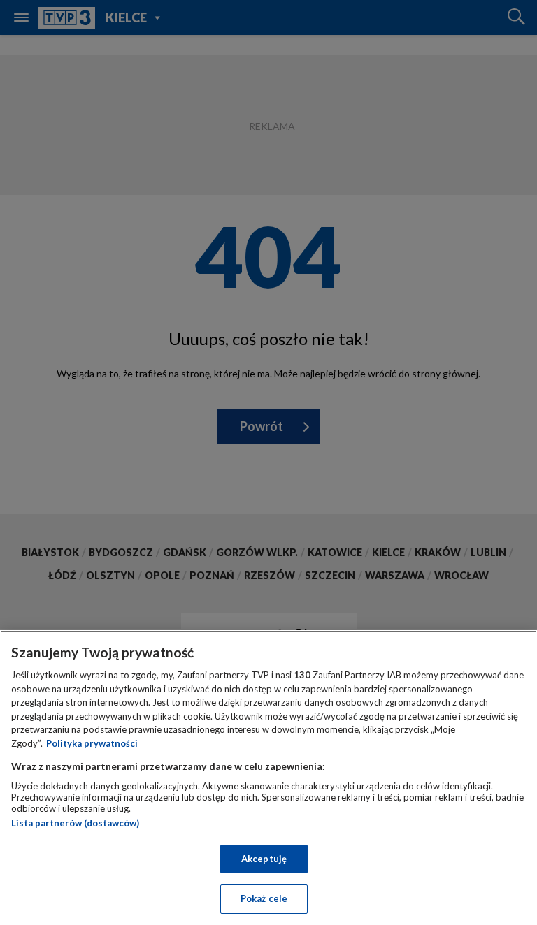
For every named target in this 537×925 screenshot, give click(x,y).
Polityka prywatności (92, 743)
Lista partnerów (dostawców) (75, 823)
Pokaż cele (264, 898)
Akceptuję (264, 858)
